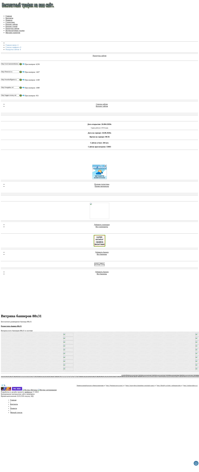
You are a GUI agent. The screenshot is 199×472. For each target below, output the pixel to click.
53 (187, 375)
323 (170, 376)
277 (74, 376)
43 (173, 375)
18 (139, 375)
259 (37, 376)
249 (16, 376)
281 (83, 376)
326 (176, 376)
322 (168, 376)
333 (190, 376)
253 (25, 376)
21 (143, 375)
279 (79, 376)
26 (150, 375)
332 (188, 376)
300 (122, 376)
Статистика (10, 22)
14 (133, 375)
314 (151, 376)
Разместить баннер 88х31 (11, 326)
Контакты (9, 18)
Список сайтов (102, 104)
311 (145, 376)
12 (131, 375)
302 (126, 376)
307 (137, 376)
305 (133, 376)
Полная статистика (101, 184)
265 (50, 376)
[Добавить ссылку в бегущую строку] (2, 385)
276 (72, 376)
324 (172, 376)
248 (14, 376)
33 (160, 375)
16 (136, 375)
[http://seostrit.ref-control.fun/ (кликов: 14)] (68, 336)
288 (97, 376)
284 (89, 376)
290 (101, 376)
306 (135, 376)
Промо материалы (102, 186)
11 (129, 375)
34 (161, 375)
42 (172, 375)
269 (58, 376)
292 (106, 376)
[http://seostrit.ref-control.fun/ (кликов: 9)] (68, 343)
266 (52, 376)
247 (12, 376)
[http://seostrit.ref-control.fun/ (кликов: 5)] (68, 370)
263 (45, 376)
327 (178, 376)
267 (54, 376)
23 (146, 375)
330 (184, 376)
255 (29, 376)
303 (128, 376)
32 (158, 375)
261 (41, 376)
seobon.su (28, 392)
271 (62, 376)
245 (8, 376)
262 (43, 376)
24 (147, 375)
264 (48, 376)
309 (141, 376)
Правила (9, 20)
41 (171, 375)
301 (124, 376)
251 (21, 376)
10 (128, 375)
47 (179, 375)
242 (2, 376)
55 (190, 375)
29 (154, 375)
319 (161, 376)
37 (165, 375)
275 (70, 376)
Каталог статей (11, 26)
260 (39, 376)
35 (162, 375)
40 (169, 375)
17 (137, 375)
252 (23, 376)
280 (81, 376)
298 (118, 376)
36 (164, 375)
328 (180, 376)
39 (168, 375)
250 (19, 376)
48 (180, 375)
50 (183, 375)
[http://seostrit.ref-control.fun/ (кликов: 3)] (68, 363)
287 (95, 376)
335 (195, 376)
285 (91, 376)
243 (4, 376)
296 (114, 376)
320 (163, 376)
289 (99, 376)
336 (197, 376)
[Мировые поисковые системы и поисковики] (6, 390)
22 (144, 375)
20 (142, 375)
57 (193, 375)
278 (77, 376)
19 (140, 375)
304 (130, 376)
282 (85, 376)
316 (155, 376)
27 (151, 375)
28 (153, 375)
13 (132, 375)
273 (66, 376)
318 (159, 376)
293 (108, 376)
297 (116, 376)
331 (186, 376)
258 (35, 376)
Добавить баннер (102, 252)
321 (166, 376)
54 (189, 375)
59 (195, 375)
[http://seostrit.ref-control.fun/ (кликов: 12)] (68, 359)
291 (103, 376)
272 (64, 376)
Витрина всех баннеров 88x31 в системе (17, 331)
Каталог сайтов (12, 24)
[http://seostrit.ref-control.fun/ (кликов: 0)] (68, 347)
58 (194, 375)
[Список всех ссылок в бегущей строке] (4, 385)
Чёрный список (16, 412)
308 (139, 376)
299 (120, 376)
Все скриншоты (102, 227)
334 (193, 376)
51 (184, 375)
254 (27, 376)
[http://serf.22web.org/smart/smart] (99, 246)
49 (182, 375)
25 (148, 375)
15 (135, 375)
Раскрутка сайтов (12, 28)
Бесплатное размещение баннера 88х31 (16, 322)
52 (186, 375)
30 (155, 375)
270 (60, 376)
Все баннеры (102, 254)
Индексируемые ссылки (15, 31)
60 (197, 375)
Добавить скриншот (102, 225)
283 (87, 376)
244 (6, 376)
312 (147, 376)
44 (175, 375)
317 (157, 376)
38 (166, 375)
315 (153, 376)
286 (93, 376)
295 (112, 376)
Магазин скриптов (13, 33)
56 (191, 375)
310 (143, 376)
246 (10, 376)
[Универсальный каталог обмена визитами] (99, 218)
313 (149, 376)
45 (176, 375)
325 (174, 376)
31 (157, 375)
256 (31, 376)
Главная (9, 16)
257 (33, 376)
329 (182, 376)
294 (110, 376)
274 (68, 376)
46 (178, 375)
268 (56, 376)
